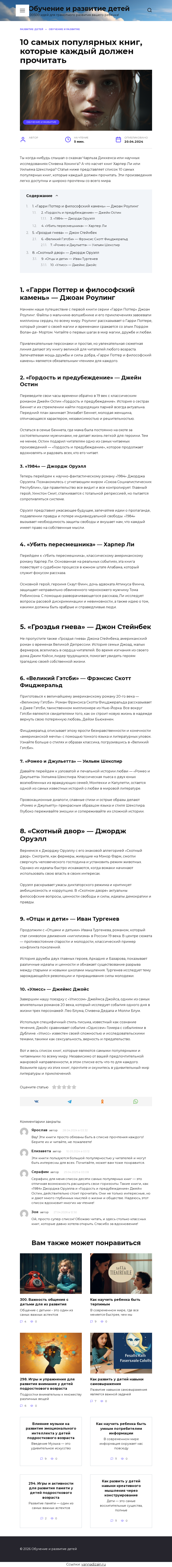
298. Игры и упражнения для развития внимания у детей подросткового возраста (47, 1384)
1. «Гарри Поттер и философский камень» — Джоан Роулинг (85, 206)
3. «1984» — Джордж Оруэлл (72, 218)
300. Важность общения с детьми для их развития (44, 1301)
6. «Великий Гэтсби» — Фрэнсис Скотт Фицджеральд (84, 239)
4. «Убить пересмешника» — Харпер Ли (74, 226)
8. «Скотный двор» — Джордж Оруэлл (65, 253)
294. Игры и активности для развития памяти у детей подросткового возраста (51, 1490)
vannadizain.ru (93, 1564)
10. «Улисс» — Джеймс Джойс (73, 265)
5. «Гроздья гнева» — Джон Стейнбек (64, 233)
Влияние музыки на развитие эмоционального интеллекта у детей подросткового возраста (51, 1431)
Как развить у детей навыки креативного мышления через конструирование (121, 1488)
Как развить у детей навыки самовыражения (116, 1381)
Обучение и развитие (41, 122)
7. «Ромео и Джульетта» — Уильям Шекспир (85, 245)
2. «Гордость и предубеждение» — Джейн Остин (81, 213)
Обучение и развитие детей (79, 8)
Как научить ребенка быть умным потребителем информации (121, 1428)
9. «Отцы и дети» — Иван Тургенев (69, 259)
